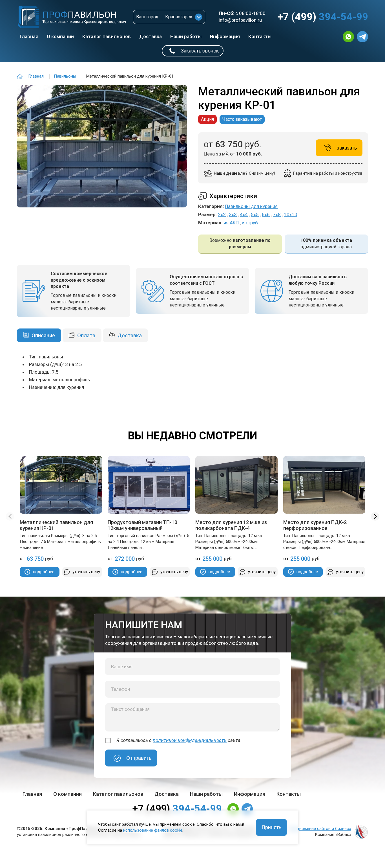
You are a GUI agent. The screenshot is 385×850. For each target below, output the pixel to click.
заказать (347, 148)
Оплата (86, 335)
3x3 (233, 214)
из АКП (231, 222)
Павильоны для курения (251, 206)
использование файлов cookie (152, 830)
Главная (29, 36)
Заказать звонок (200, 51)
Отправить (138, 758)
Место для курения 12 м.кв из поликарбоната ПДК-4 (231, 525)
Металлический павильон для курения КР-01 (56, 525)
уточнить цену (86, 571)
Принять (271, 827)
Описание (43, 335)
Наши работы (186, 36)
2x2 (222, 214)
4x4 (244, 214)
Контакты (259, 36)
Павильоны (65, 76)
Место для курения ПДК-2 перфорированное (315, 525)
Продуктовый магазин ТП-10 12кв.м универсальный (142, 525)
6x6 (266, 214)
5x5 (255, 214)
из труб (250, 222)
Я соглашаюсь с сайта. (179, 740)
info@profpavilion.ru (240, 20)
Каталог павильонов (106, 36)
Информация (225, 36)
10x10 (290, 214)
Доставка (150, 36)
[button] (375, 516)
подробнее (43, 571)
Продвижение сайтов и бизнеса (320, 828)
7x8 (277, 214)
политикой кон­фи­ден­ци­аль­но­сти (190, 740)
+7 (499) (323, 17)
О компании (60, 36)
